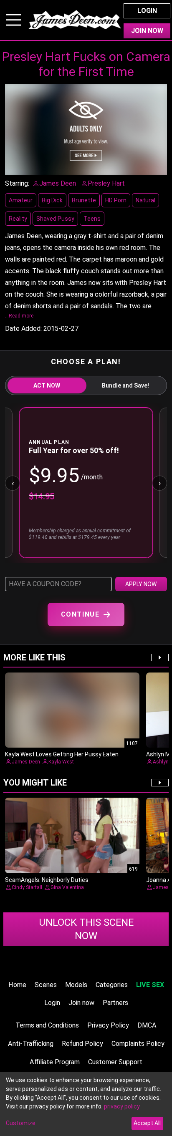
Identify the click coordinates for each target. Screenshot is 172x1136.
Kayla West (61, 762)
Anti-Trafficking (30, 1044)
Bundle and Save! (125, 385)
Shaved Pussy (55, 218)
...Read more (19, 316)
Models (76, 985)
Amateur (21, 200)
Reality (18, 218)
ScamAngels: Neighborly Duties (47, 880)
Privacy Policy (108, 1025)
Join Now (147, 31)
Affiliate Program (55, 1062)
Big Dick (52, 200)
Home (17, 985)
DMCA (147, 1025)
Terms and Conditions (47, 1025)
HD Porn (115, 200)
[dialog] (86, 1104)
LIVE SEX (150, 985)
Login (147, 11)
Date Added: (23, 328)
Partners (115, 1003)
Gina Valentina (67, 887)
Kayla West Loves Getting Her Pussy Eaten (62, 754)
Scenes (46, 985)
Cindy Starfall (27, 887)
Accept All (147, 1123)
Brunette (84, 200)
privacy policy (122, 1106)
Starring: (17, 183)
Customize (20, 1123)
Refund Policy (82, 1044)
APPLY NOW (141, 584)
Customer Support (115, 1062)
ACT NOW (46, 385)
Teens (92, 218)
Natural (145, 200)
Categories (112, 985)
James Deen (26, 762)
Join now (81, 1003)
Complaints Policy (137, 1044)
